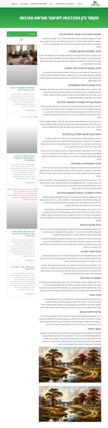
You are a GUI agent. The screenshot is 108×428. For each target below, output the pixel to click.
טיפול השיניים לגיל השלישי (38, 4)
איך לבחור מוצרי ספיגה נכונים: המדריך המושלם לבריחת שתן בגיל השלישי (23, 233)
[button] (9, 34)
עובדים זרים (24, 4)
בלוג (51, 4)
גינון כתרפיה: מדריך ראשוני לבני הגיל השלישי (23, 268)
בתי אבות (14, 4)
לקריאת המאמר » (30, 110)
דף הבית (80, 4)
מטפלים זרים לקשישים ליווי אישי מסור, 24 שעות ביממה (22, 89)
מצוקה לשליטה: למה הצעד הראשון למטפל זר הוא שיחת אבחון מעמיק (24, 158)
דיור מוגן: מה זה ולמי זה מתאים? (65, 4)
